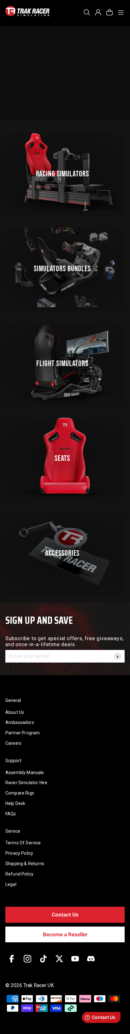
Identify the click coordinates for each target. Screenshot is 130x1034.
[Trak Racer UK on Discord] (91, 963)
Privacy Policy (19, 853)
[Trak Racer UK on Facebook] (11, 963)
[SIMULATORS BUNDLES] (65, 267)
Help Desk (15, 803)
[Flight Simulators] (65, 362)
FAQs (10, 813)
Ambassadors (19, 722)
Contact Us (65, 914)
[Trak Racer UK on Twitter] (59, 963)
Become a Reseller (65, 934)
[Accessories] (65, 552)
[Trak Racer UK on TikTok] (43, 963)
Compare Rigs (19, 793)
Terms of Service (23, 842)
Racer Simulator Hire (26, 782)
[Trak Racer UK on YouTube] (75, 963)
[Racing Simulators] (65, 172)
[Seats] (65, 457)
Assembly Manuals (24, 772)
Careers (13, 743)
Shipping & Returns (24, 863)
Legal (10, 884)
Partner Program (22, 732)
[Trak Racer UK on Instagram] (27, 963)
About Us (14, 712)
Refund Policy (19, 873)
